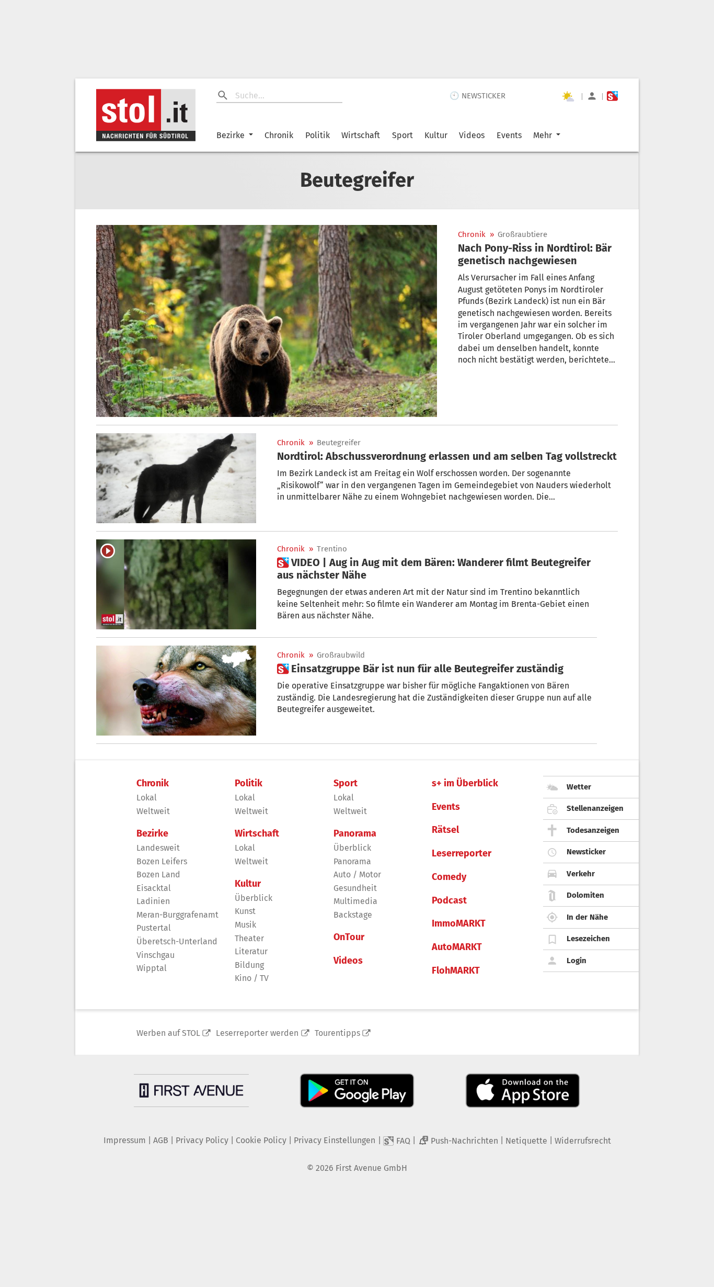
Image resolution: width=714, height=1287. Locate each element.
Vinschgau (155, 955)
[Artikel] (266, 321)
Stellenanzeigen (595, 808)
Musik (245, 925)
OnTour (348, 937)
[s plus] (612, 96)
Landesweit (158, 848)
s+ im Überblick (465, 783)
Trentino (332, 549)
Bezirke (230, 135)
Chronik (278, 135)
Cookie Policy (261, 1140)
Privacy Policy (202, 1140)
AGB (160, 1140)
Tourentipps (337, 1033)
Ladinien (153, 901)
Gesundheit (355, 888)
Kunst (245, 911)
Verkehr (581, 873)
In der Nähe (587, 917)
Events (509, 135)
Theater (249, 938)
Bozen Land (158, 874)
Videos (472, 135)
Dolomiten (585, 895)
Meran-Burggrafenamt (177, 915)
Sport (402, 135)
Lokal (146, 798)
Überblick (253, 898)
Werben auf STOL (168, 1033)
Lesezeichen (588, 938)
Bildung (249, 965)
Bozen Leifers (161, 861)
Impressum (124, 1140)
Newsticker (586, 851)
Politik (317, 135)
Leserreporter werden (257, 1033)
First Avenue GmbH (371, 1168)
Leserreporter (461, 853)
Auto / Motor (357, 874)
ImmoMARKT (459, 923)
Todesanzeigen (593, 830)
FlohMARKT (456, 970)
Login (576, 960)
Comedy (449, 877)
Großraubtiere (522, 234)
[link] (538, 254)
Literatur (251, 951)
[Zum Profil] (591, 96)
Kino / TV (252, 978)
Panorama (354, 833)
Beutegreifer (339, 442)
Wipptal (151, 968)
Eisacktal (153, 888)
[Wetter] (567, 96)
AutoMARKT (457, 947)
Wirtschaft (360, 135)
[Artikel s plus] (176, 584)
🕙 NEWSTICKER (477, 95)
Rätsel (445, 830)
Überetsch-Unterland (176, 941)
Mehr (542, 135)
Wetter (579, 787)
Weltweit (153, 811)
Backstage (352, 915)
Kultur (435, 135)
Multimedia (355, 901)
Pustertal (153, 928)
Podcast (449, 900)
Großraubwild (341, 655)
